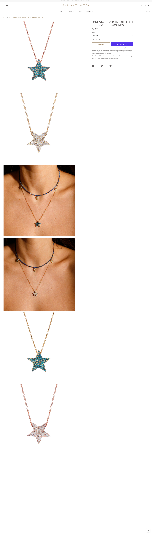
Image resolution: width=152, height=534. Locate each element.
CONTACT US (89, 11)
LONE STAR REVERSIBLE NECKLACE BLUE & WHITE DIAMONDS (28, 17)
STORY (71, 11)
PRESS (80, 11)
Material (93, 32)
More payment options (122, 47)
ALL (10, 17)
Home (5, 17)
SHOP (61, 11)
